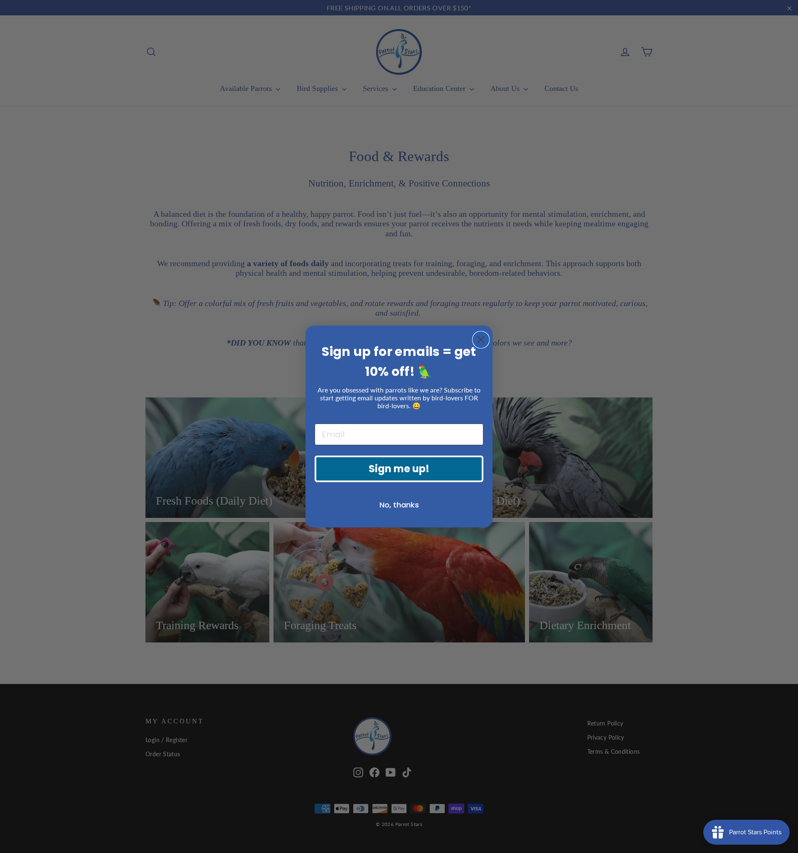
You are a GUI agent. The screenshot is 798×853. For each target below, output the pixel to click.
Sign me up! (399, 469)
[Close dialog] (481, 340)
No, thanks (399, 505)
